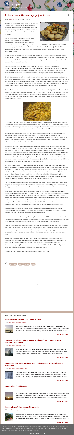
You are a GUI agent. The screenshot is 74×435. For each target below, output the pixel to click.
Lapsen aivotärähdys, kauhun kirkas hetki (22, 407)
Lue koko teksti (63, 335)
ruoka (33, 264)
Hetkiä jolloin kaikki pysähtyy (17, 386)
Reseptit (26, 264)
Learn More (34, 433)
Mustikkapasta (14, 4)
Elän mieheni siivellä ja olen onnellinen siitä (23, 319)
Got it (42, 433)
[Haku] (71, 5)
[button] (68, 15)
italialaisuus (12, 264)
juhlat (20, 264)
